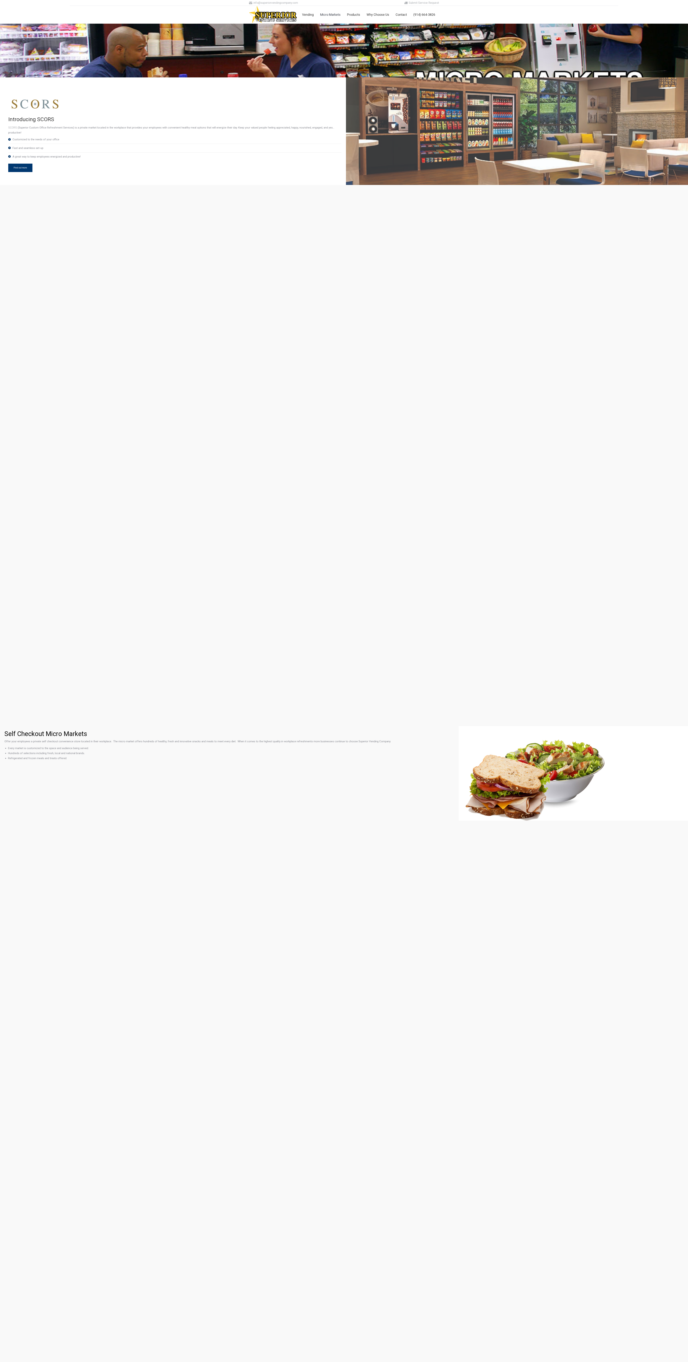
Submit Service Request (424, 2)
